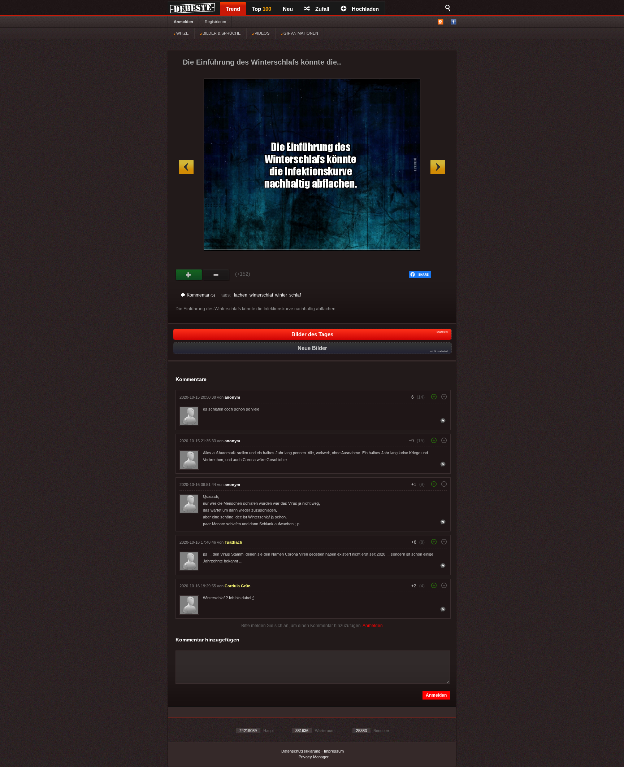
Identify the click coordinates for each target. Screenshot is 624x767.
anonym (232, 397)
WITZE (181, 33)
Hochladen (365, 9)
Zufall (322, 9)
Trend (233, 9)
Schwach (216, 275)
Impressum (334, 751)
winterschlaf (261, 295)
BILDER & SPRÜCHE (221, 33)
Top (261, 9)
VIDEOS (261, 33)
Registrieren (215, 21)
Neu (288, 9)
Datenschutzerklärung (300, 751)
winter (281, 295)
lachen (240, 295)
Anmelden (183, 21)
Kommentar (201, 295)
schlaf (295, 295)
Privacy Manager (314, 757)
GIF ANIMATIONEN (300, 33)
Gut (189, 275)
